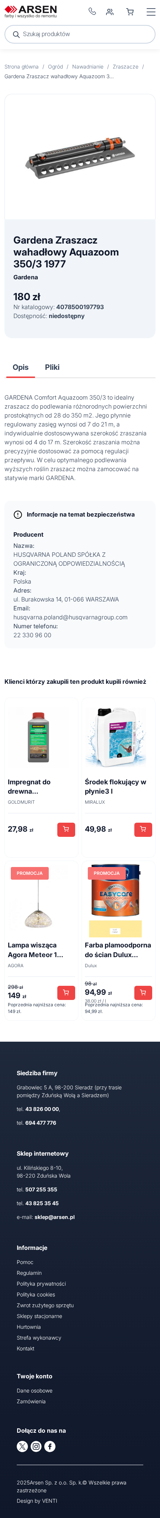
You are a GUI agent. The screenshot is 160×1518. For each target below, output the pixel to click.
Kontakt (25, 1348)
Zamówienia (31, 1401)
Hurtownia (29, 1327)
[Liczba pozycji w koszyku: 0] (130, 12)
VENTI (49, 1501)
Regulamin (29, 1273)
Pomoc (25, 1262)
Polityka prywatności (41, 1283)
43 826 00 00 (42, 1109)
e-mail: (46, 1217)
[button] (66, 830)
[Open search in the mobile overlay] (80, 34)
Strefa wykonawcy (39, 1337)
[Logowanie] (109, 12)
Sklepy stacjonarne (39, 1316)
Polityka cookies (36, 1294)
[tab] (20, 367)
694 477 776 (40, 1123)
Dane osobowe (34, 1390)
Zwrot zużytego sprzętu (45, 1305)
